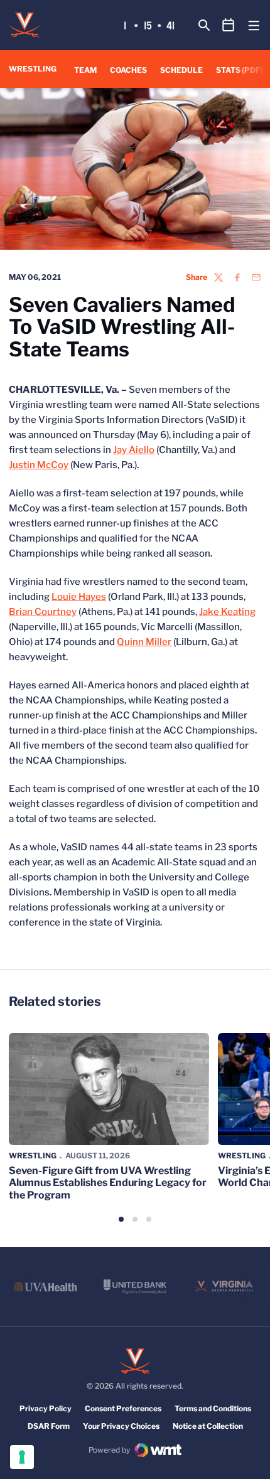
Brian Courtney (43, 611)
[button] (121, 1219)
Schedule (181, 70)
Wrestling (33, 1155)
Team (85, 70)
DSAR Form (49, 1426)
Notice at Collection (208, 1426)
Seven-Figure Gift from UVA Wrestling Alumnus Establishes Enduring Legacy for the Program (108, 1182)
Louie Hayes (78, 596)
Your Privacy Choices (121, 1426)
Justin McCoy (38, 465)
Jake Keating (227, 611)
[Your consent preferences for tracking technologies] (22, 1457)
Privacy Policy (45, 1408)
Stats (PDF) (239, 70)
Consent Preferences (123, 1408)
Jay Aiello (133, 450)
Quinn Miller (144, 642)
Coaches (128, 70)
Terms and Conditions (213, 1408)
